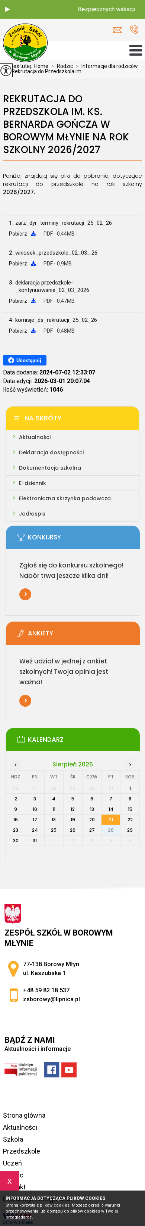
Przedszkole (21, 1151)
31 (35, 840)
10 (35, 809)
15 (130, 809)
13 (92, 809)
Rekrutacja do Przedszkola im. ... (46, 71)
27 (92, 830)
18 (54, 819)
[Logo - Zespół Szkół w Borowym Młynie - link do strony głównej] (25, 43)
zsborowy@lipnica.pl (119, 30)
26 (72, 830)
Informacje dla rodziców (107, 66)
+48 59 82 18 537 (134, 30)
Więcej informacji (25, 594)
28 (111, 830)
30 (16, 840)
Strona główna (24, 1115)
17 (35, 819)
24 (35, 830)
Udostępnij (28, 360)
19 (73, 819)
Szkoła (13, 1139)
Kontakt (14, 1187)
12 (73, 809)
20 (92, 819)
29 (130, 830)
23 (15, 830)
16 (15, 819)
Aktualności (20, 1127)
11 (53, 809)
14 (111, 809)
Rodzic (62, 66)
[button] (7, 9)
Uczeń (12, 1163)
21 (111, 819)
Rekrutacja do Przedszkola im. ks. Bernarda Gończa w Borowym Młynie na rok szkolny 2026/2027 (66, 124)
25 (54, 830)
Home (41, 66)
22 (130, 819)
